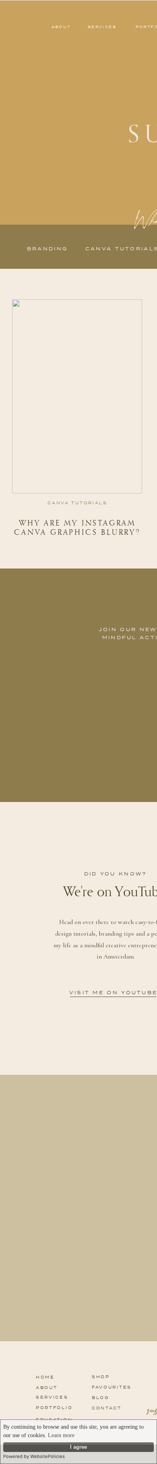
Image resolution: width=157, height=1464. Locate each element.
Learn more (61, 1435)
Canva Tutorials (77, 503)
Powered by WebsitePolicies (34, 1456)
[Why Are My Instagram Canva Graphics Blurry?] (77, 396)
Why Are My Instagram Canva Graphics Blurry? (77, 527)
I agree (78, 1447)
